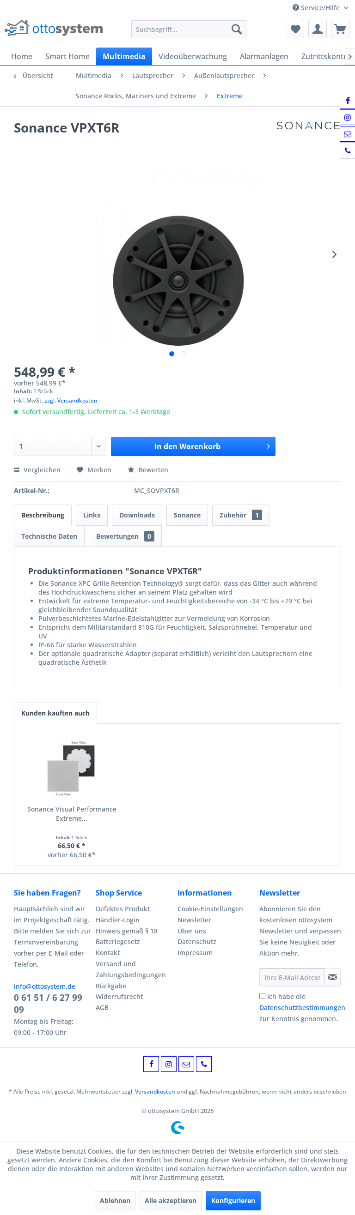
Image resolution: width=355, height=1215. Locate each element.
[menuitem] (189, 29)
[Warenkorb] (340, 29)
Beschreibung (42, 515)
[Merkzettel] (295, 29)
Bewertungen (123, 536)
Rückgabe (111, 985)
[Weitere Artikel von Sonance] (308, 136)
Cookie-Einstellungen (210, 908)
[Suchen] (236, 29)
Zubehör (239, 515)
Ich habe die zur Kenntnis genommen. (302, 1007)
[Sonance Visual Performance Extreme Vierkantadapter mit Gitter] (72, 767)
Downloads (137, 515)
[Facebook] (151, 1064)
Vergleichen (41, 469)
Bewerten (152, 469)
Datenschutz (197, 941)
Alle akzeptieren (170, 1200)
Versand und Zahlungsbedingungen (131, 969)
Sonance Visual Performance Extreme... (71, 814)
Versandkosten (155, 1091)
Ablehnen (115, 1200)
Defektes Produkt (123, 908)
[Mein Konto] (317, 29)
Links (91, 515)
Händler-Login (118, 919)
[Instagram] (168, 1064)
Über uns (192, 930)
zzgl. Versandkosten (71, 400)
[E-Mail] (186, 1064)
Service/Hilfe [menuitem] (320, 7)
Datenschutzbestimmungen (302, 1007)
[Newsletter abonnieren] (332, 977)
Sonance (187, 515)
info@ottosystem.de (44, 986)
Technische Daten (49, 536)
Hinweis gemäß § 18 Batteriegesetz (127, 936)
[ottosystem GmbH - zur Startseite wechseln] (54, 31)
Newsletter (194, 919)
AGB (102, 1007)
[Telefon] (203, 1064)
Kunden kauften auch (55, 713)
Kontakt (108, 952)
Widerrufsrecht (119, 996)
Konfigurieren (233, 1200)
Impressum (195, 952)
